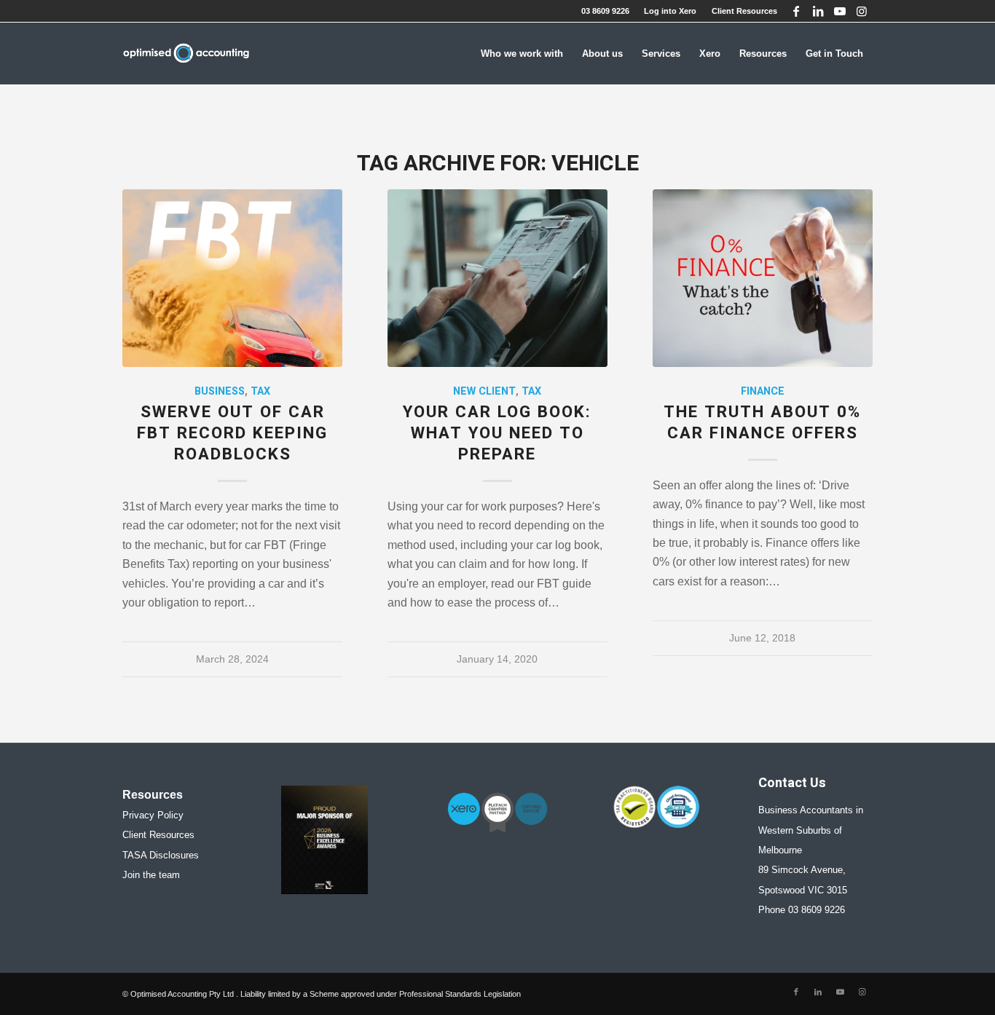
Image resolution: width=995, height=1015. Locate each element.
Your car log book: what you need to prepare (497, 433)
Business (219, 391)
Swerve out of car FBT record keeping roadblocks (232, 433)
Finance (762, 391)
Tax (260, 391)
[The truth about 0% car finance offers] (763, 278)
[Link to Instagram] (862, 11)
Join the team (151, 874)
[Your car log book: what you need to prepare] (497, 278)
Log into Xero (670, 11)
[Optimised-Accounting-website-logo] (186, 53)
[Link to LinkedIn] (817, 11)
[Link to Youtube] (839, 11)
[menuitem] (670, 11)
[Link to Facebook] (795, 11)
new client (484, 391)
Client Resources (744, 11)
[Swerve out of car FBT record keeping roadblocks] (232, 278)
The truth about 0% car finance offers (762, 422)
